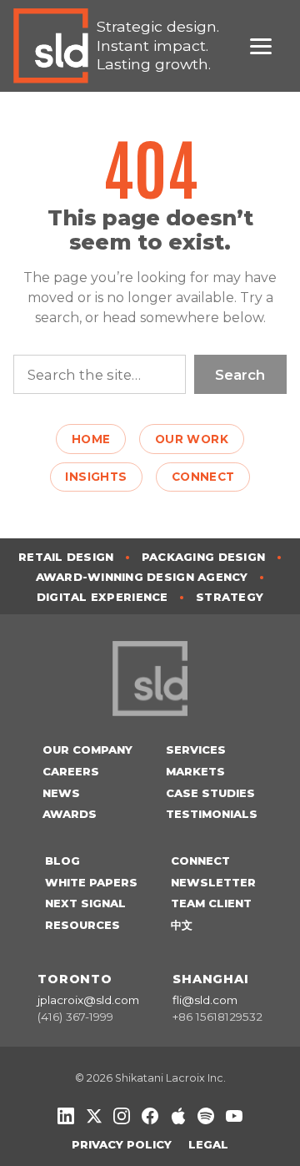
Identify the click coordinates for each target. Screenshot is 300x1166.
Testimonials (212, 813)
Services (196, 749)
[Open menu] (268, 46)
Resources (82, 924)
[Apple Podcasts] (178, 1116)
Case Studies (210, 793)
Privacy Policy (122, 1144)
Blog (62, 860)
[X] (94, 1116)
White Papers (91, 882)
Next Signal (85, 903)
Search (240, 374)
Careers (70, 771)
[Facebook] (150, 1116)
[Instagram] (121, 1116)
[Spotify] (206, 1116)
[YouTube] (234, 1116)
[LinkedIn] (66, 1116)
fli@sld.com (205, 1000)
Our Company (87, 749)
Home (91, 439)
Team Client (211, 903)
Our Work (191, 439)
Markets (195, 771)
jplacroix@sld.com (88, 1000)
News (61, 793)
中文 (181, 924)
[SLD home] (55, 46)
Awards (69, 813)
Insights (96, 476)
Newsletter (213, 882)
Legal (208, 1144)
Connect (203, 476)
